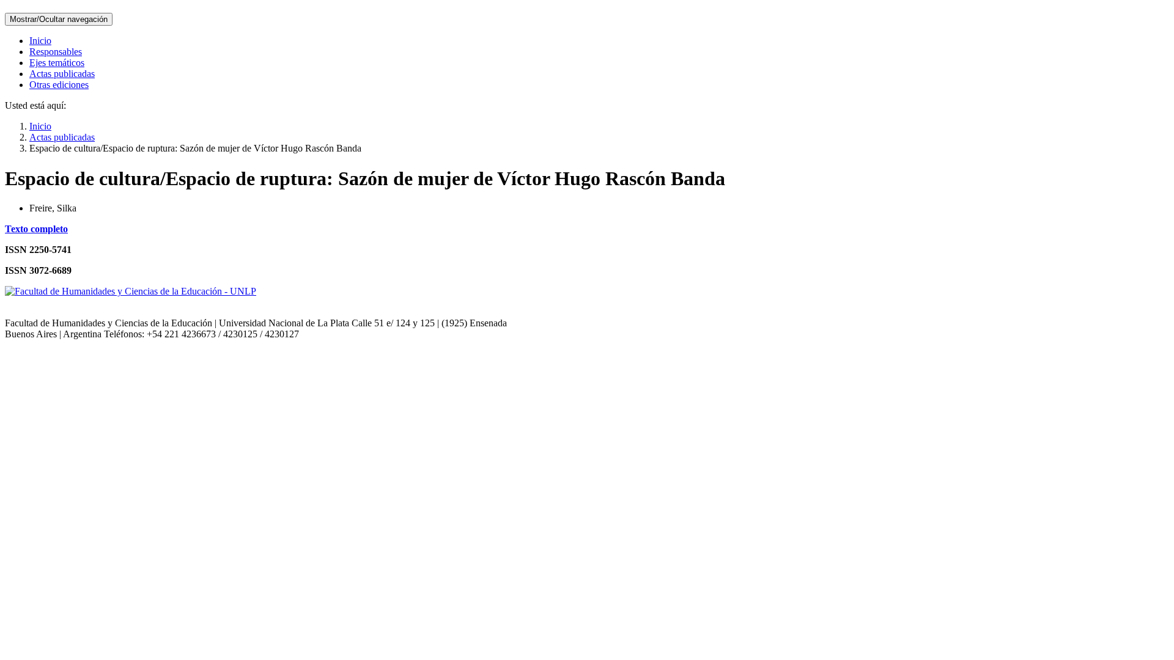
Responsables (55, 51)
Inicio (40, 40)
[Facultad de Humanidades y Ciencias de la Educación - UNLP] (130, 291)
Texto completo (36, 229)
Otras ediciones (59, 84)
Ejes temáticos (56, 62)
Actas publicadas (62, 73)
